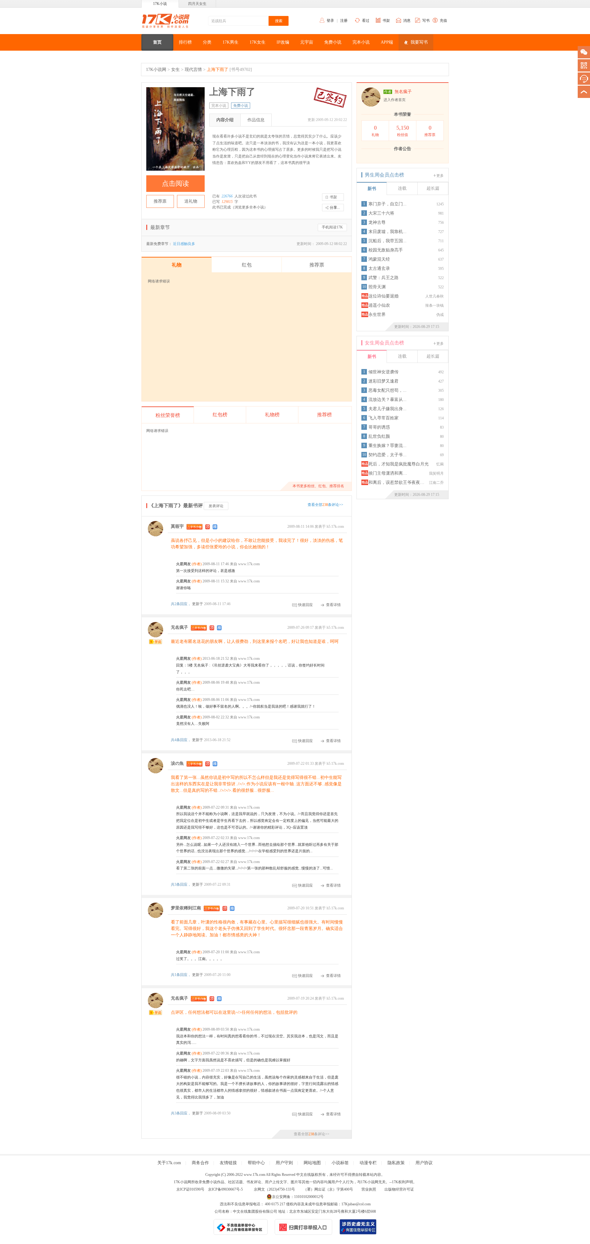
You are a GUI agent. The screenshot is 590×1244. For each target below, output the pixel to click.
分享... (335, 207)
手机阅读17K (332, 227)
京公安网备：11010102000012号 (298, 1197)
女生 (175, 69)
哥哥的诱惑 (379, 427)
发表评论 (216, 506)
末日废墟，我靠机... (387, 231)
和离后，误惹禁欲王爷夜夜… (396, 482)
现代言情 (193, 69)
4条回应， (181, 740)
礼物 (375, 131)
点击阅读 (175, 183)
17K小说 (160, 4)
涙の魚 (177, 763)
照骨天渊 (377, 287)
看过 (365, 20)
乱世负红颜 (379, 436)
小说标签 (340, 1162)
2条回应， (181, 604)
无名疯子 (179, 627)
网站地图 (312, 1162)
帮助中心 (256, 1162)
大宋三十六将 (381, 213)
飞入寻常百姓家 (383, 418)
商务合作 (200, 1162)
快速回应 (305, 605)
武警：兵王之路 (383, 277)
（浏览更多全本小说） (249, 207)
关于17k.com (169, 1162)
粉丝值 (402, 131)
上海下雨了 (217, 69)
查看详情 (333, 605)
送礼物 (190, 201)
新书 (372, 188)
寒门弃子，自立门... (387, 204)
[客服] (584, 78)
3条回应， (181, 884)
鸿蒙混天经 (379, 259)
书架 (386, 20)
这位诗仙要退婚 (383, 296)
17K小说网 (156, 69)
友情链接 (228, 1162)
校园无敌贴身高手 (385, 250)
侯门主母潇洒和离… (387, 473)
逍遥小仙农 (379, 305)
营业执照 (368, 1189)
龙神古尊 (377, 222)
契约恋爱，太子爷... (387, 455)
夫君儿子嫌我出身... (387, 408)
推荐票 (160, 201)
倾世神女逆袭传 (383, 372)
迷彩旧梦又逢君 (383, 381)
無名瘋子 (403, 91)
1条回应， (181, 975)
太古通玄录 (379, 268)
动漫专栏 (368, 1162)
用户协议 (424, 1162)
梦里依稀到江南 (186, 908)
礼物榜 (272, 414)
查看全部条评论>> (325, 505)
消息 (407, 20)
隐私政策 (396, 1162)
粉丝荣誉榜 (167, 415)
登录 (330, 20)
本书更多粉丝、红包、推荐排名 (318, 486)
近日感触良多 (184, 244)
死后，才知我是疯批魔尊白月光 (398, 464)
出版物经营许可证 (399, 1189)
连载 (402, 188)
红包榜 (220, 414)
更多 (440, 175)
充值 (443, 20)
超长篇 (433, 188)
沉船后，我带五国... (387, 241)
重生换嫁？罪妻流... (387, 445)
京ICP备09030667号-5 (225, 1189)
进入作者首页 (395, 100)
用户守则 (284, 1162)
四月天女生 (197, 4)
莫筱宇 (177, 526)
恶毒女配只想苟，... (387, 390)
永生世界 (377, 314)
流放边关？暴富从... (387, 399)
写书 (426, 20)
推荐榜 (324, 414)
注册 (344, 20)
